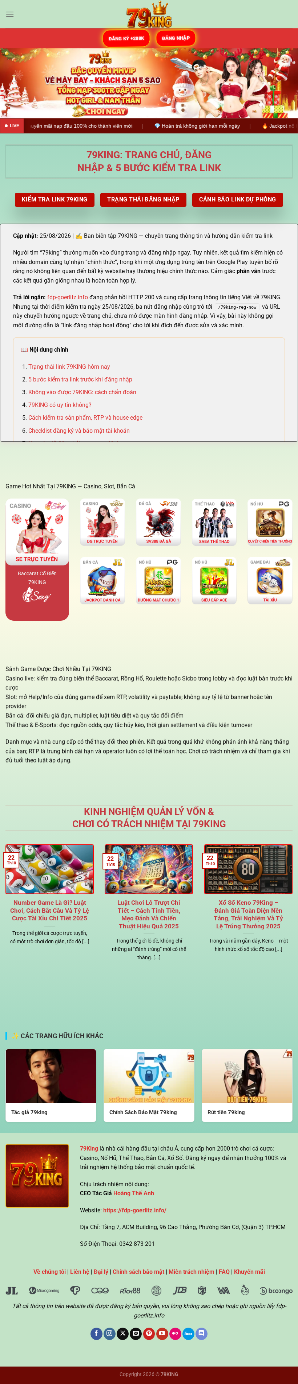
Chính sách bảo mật (138, 1271)
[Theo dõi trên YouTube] (162, 1334)
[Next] (282, 83)
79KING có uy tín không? (60, 404)
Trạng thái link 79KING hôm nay (69, 366)
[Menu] (9, 14)
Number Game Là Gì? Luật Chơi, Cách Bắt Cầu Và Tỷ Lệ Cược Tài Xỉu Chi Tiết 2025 (49, 910)
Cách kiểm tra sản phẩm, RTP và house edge (85, 417)
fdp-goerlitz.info (67, 297)
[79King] (149, 14)
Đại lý (101, 1271)
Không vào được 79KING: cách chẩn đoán (82, 392)
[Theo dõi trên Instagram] (110, 1334)
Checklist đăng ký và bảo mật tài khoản (79, 430)
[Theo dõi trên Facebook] (96, 1334)
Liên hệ (79, 1271)
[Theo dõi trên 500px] (188, 1334)
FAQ (224, 1271)
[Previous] (15, 83)
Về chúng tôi (49, 1271)
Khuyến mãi (249, 1271)
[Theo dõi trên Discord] (202, 1334)
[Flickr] (175, 1334)
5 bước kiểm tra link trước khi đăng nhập (80, 379)
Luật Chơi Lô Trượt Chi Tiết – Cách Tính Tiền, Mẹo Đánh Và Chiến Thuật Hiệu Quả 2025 (148, 914)
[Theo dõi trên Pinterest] (149, 1334)
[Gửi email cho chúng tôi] (136, 1334)
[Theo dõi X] (123, 1334)
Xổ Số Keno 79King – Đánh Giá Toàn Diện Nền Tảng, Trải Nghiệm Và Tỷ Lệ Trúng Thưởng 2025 (248, 914)
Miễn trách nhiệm (191, 1271)
